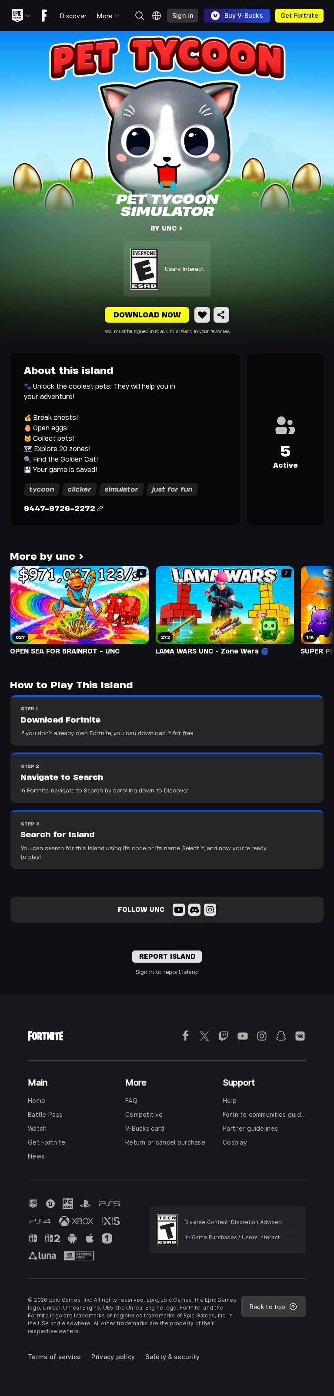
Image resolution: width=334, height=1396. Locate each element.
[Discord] (194, 910)
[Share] (221, 315)
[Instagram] (210, 910)
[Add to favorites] (202, 315)
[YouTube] (179, 910)
